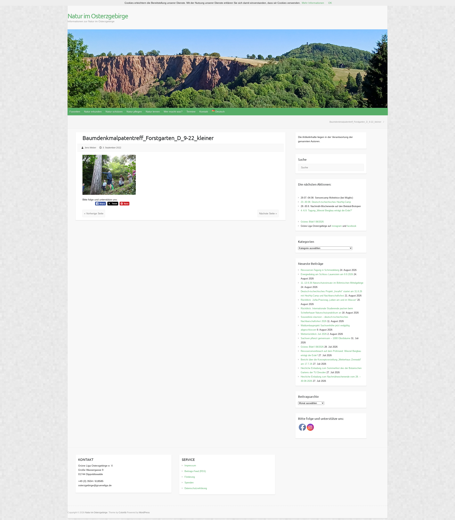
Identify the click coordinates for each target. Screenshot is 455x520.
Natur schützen (114, 111)
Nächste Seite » (268, 213)
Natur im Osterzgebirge (98, 16)
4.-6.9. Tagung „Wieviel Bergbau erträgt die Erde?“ (326, 210)
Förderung (189, 477)
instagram (337, 226)
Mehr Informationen (313, 2)
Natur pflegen (134, 111)
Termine (191, 111)
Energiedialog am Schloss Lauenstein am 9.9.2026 (327, 274)
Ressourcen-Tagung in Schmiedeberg (320, 270)
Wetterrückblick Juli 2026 (314, 334)
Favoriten (74, 111)
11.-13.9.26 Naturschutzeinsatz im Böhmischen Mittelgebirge (332, 283)
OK (330, 2)
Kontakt (203, 111)
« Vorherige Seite (93, 213)
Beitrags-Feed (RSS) (195, 471)
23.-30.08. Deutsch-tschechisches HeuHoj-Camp (326, 202)
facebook (351, 226)
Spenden (189, 482)
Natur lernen (153, 111)
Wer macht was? (173, 111)
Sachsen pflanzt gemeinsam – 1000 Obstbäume (325, 338)
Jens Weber (90, 147)
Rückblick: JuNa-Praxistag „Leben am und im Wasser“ (329, 300)
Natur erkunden (93, 111)
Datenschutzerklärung (195, 488)
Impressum (190, 465)
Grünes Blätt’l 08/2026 (312, 221)
